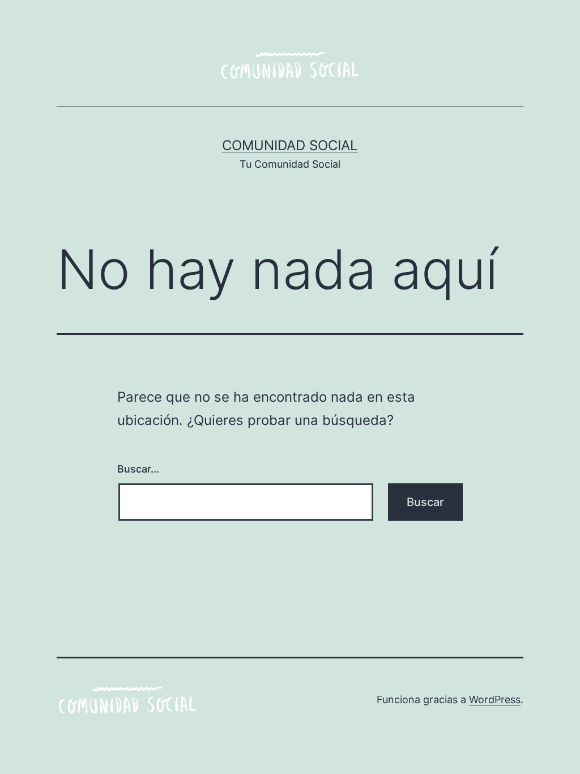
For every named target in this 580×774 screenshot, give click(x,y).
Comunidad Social (290, 145)
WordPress (495, 699)
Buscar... (138, 469)
